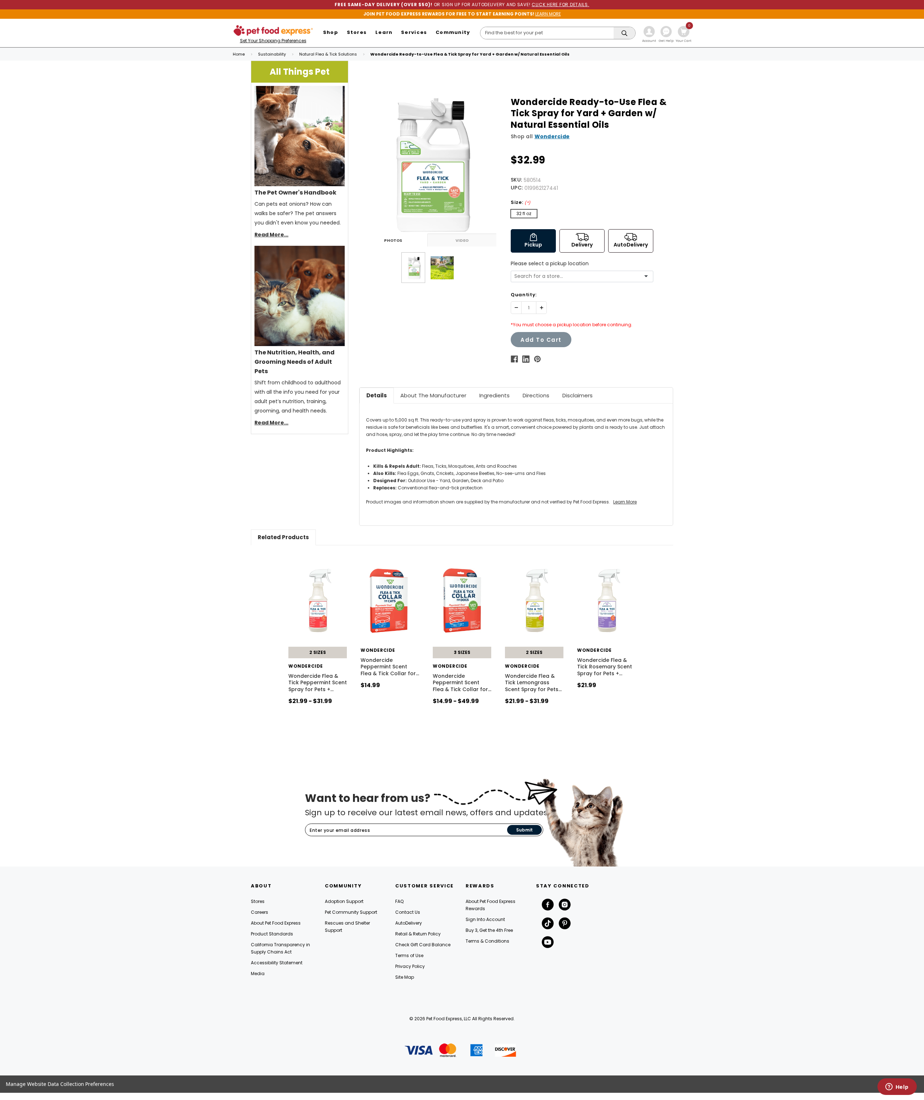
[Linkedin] (525, 359)
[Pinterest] (537, 359)
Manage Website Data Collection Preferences (60, 1084)
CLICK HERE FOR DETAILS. (560, 4)
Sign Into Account (485, 919)
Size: (521, 202)
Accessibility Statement (276, 963)
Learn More (625, 502)
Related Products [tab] (283, 537)
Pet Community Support (351, 912)
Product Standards (272, 934)
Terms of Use (409, 955)
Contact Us (407, 912)
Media (258, 973)
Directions (536, 395)
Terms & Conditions (487, 941)
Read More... (271, 234)
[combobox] (579, 276)
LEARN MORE (548, 14)
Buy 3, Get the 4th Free (489, 930)
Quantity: (524, 294)
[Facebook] (514, 359)
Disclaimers (577, 395)
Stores (258, 901)
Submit (524, 830)
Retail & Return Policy (418, 934)
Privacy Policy (410, 966)
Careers (259, 912)
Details (376, 395)
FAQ (399, 901)
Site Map (404, 977)
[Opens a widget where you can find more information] (897, 1087)
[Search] (624, 33)
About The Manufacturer (433, 395)
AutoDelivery (408, 923)
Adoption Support (344, 901)
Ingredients (494, 395)
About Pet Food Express (276, 923)
